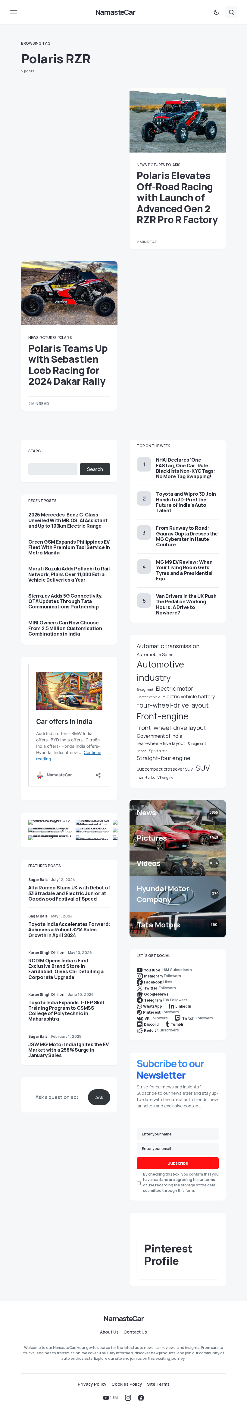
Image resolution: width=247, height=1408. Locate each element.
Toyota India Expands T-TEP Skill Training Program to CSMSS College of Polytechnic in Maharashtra (66, 1010)
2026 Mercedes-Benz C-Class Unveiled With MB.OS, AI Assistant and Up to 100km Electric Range (67, 520)
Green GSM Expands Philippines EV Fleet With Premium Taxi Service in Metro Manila (69, 547)
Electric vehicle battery (189, 696)
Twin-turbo (146, 777)
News (142, 164)
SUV (202, 768)
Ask (99, 1097)
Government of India (159, 736)
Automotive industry (160, 670)
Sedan (141, 751)
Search (35, 450)
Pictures (156, 164)
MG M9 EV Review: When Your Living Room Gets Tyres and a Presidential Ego (184, 570)
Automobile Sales (155, 654)
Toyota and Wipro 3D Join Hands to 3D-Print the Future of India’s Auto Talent (186, 502)
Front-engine (162, 716)
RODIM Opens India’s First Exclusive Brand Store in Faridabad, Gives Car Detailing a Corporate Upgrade (66, 968)
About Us (109, 1332)
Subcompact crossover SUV (165, 769)
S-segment (197, 743)
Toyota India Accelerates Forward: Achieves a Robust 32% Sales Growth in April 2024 (69, 929)
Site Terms (158, 1384)
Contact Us (135, 1332)
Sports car (158, 750)
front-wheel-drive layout (171, 727)
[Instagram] (128, 1398)
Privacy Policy (92, 1384)
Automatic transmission (168, 646)
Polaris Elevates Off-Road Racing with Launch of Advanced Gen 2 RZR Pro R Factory (177, 197)
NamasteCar (115, 12)
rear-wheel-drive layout (161, 743)
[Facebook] (141, 1398)
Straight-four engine (163, 758)
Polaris (173, 164)
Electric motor (174, 689)
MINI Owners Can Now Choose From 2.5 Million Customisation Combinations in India (65, 628)
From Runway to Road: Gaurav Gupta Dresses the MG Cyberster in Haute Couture (187, 536)
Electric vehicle (148, 697)
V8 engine (165, 777)
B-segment (145, 689)
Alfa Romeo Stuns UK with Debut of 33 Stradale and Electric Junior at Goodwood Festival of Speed (69, 893)
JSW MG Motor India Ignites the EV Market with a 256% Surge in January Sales (68, 1050)
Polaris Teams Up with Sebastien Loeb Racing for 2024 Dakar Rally (68, 365)
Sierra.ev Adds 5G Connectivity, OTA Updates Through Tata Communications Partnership (65, 601)
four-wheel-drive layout (173, 705)
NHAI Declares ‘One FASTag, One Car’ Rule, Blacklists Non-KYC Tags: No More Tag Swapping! (185, 468)
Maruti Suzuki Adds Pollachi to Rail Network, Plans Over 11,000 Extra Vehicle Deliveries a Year (69, 574)
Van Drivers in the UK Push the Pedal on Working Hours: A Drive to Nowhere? (186, 604)
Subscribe (177, 1163)
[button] (13, 12)
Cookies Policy (126, 1384)
